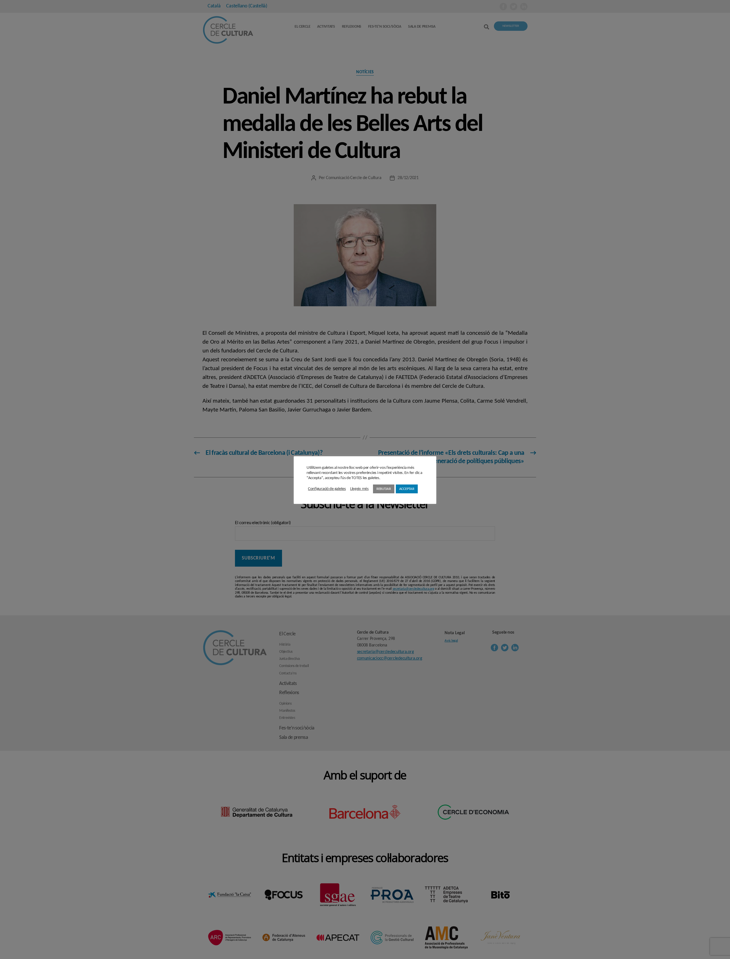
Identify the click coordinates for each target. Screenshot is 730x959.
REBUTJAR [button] (383, 489)
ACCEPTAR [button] (406, 489)
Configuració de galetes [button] (327, 489)
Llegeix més (359, 489)
